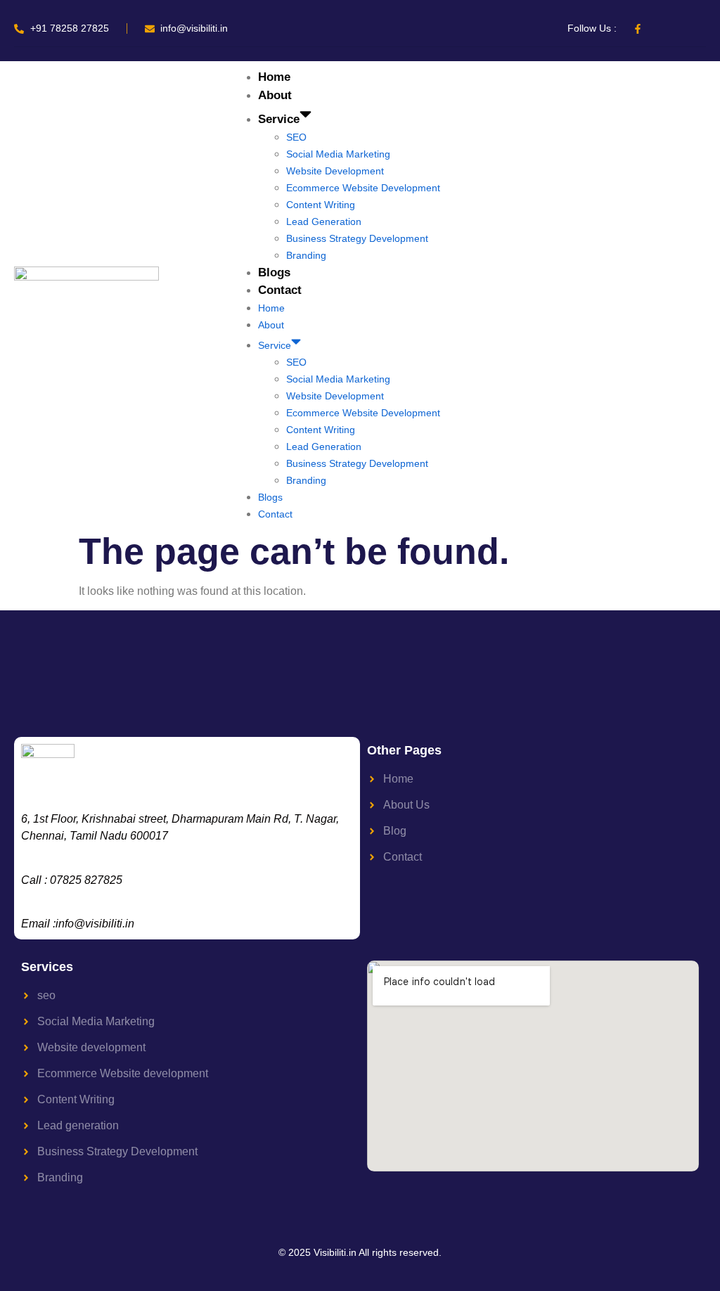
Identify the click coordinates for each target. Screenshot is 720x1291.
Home (274, 77)
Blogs (274, 272)
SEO (296, 137)
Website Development (335, 170)
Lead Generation (323, 221)
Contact (280, 290)
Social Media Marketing (338, 154)
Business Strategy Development (357, 238)
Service (279, 119)
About (275, 95)
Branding (306, 255)
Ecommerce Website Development (363, 187)
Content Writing (320, 204)
